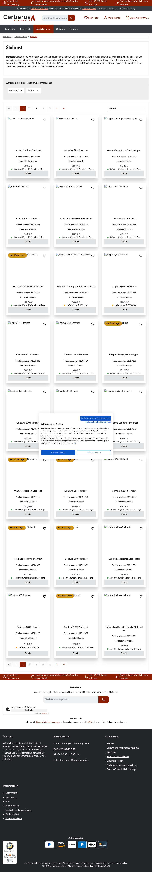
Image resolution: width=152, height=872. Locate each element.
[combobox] (55, 18)
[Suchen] (71, 18)
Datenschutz (11, 793)
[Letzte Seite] (64, 108)
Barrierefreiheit (12, 814)
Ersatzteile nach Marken (118, 756)
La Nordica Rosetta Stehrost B (124, 559)
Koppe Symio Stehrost (124, 286)
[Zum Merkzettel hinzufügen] (45, 120)
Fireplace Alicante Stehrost (28, 559)
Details (28, 173)
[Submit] (103, 699)
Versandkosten (69, 863)
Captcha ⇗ (41, 713)
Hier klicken (29, 710)
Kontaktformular (89, 9)
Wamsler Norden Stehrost (28, 491)
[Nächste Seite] (57, 108)
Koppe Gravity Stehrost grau (124, 355)
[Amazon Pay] (61, 844)
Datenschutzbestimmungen (48, 722)
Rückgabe (111, 752)
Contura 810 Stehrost (27, 423)
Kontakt (110, 744)
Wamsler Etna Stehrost (76, 150)
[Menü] (15, 842)
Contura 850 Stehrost (124, 218)
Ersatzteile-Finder (115, 761)
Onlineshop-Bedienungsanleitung (122, 765)
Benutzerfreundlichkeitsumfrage (121, 769)
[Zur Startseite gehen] (19, 18)
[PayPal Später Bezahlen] (49, 844)
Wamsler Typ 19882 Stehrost (27, 286)
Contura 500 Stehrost (76, 559)
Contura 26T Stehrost (75, 491)
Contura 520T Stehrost (76, 627)
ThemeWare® (104, 866)
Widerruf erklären (13, 818)
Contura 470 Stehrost (27, 627)
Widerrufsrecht (12, 806)
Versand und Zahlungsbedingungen (123, 748)
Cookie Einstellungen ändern (18, 810)
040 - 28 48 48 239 (39, 9)
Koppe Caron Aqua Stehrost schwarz (76, 286)
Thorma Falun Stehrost (76, 355)
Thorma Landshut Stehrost (124, 423)
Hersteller (14, 90)
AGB (90, 722)
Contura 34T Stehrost (27, 355)
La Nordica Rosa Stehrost (28, 150)
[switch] (10, 860)
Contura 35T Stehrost (27, 218)
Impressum (10, 797)
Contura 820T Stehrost (124, 491)
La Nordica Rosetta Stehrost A (76, 218)
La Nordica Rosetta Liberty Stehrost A (124, 628)
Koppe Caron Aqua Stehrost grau (124, 150)
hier (75, 443)
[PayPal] (82, 844)
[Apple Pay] (92, 844)
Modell (31, 90)
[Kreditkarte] (102, 844)
